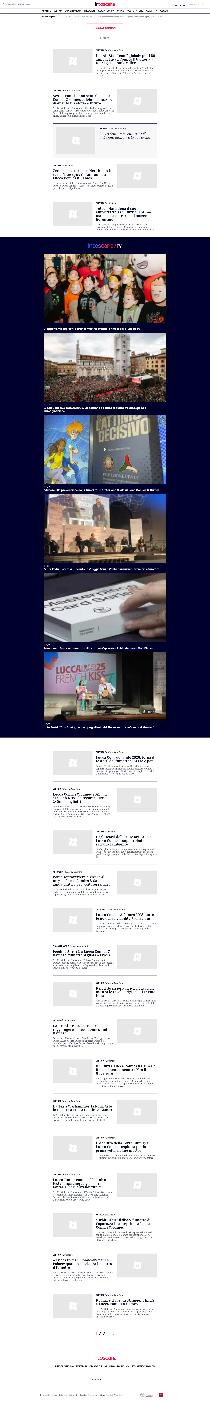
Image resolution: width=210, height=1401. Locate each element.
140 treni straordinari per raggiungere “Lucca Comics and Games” (80, 1029)
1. (96, 1333)
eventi (122, 16)
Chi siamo (101, 1395)
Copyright (92, 1395)
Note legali (44, 1395)
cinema (89, 16)
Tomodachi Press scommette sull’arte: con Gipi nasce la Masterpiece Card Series (98, 648)
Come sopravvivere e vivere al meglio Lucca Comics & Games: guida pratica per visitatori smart (81, 880)
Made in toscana (106, 10)
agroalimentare (79, 16)
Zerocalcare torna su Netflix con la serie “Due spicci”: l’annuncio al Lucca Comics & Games (82, 174)
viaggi (149, 10)
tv (155, 10)
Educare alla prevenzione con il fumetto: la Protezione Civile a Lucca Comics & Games (101, 490)
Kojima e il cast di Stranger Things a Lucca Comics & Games (125, 1302)
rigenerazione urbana (135, 16)
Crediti (83, 1395)
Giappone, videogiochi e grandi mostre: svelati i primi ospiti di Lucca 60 (92, 329)
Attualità (58, 871)
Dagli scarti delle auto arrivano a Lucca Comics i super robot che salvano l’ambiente (123, 840)
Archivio (118, 1395)
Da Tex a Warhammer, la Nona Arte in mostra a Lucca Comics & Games (82, 1108)
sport (147, 16)
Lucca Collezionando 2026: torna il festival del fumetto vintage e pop (125, 759)
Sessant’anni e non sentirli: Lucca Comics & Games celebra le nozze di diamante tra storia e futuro (83, 99)
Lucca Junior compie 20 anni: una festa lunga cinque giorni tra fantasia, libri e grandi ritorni (81, 1183)
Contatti (110, 1395)
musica (120, 10)
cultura (58, 10)
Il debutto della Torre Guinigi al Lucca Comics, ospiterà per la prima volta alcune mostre (123, 1146)
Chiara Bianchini (114, 50)
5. (113, 1333)
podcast (164, 10)
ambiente (46, 10)
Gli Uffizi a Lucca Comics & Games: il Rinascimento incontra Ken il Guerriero (126, 1070)
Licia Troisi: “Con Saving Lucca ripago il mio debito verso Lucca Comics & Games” (99, 727)
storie (139, 10)
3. (104, 1333)
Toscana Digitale (64, 16)
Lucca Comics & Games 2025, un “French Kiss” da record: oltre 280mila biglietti (80, 798)
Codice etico (74, 1395)
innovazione (89, 10)
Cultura (100, 50)
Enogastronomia (61, 946)
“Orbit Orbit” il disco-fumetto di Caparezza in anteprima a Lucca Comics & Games (123, 1223)
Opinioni (103, 128)
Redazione (68, 165)
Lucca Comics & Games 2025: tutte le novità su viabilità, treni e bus (125, 916)
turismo (159, 16)
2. (100, 1333)
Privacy (54, 1395)
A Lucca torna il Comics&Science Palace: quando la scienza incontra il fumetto (82, 1264)
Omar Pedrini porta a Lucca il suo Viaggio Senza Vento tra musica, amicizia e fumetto (101, 569)
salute (130, 10)
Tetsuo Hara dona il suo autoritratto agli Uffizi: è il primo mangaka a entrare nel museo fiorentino (123, 214)
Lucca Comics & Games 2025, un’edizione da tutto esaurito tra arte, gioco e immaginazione (95, 409)
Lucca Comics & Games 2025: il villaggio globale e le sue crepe (125, 136)
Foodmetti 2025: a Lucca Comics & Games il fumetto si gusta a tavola (81, 953)
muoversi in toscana (110, 16)
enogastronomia (73, 10)
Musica (46, 566)
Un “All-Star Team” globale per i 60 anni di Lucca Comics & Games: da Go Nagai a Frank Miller (125, 59)
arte (152, 16)
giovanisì (97, 16)
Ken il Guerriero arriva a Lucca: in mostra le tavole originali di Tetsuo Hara (125, 992)
